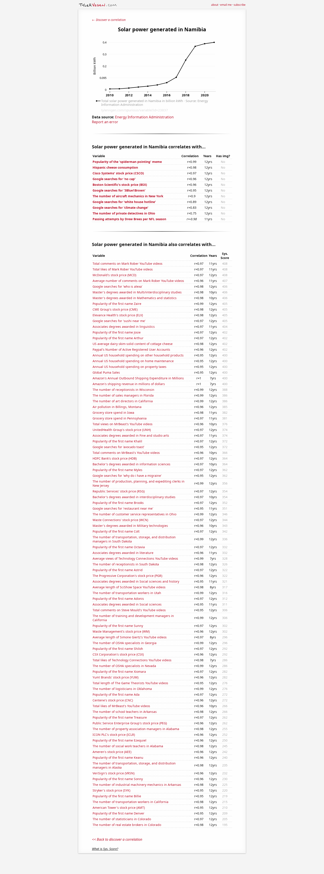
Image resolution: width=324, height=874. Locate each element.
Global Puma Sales (106, 372)
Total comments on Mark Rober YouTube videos (127, 263)
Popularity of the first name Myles (117, 470)
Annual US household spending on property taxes (129, 367)
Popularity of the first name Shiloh (118, 649)
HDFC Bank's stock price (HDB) (115, 458)
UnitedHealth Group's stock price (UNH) (122, 430)
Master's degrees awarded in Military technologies (130, 526)
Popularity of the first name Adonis (118, 598)
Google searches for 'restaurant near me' (123, 508)
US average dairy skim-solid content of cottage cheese (133, 344)
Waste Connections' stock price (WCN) (120, 520)
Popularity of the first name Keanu (118, 757)
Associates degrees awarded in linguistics (124, 326)
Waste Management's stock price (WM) (121, 631)
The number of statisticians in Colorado (122, 819)
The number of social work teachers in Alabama (128, 746)
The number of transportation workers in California (130, 802)
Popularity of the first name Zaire (117, 304)
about (214, 5)
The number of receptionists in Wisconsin (123, 390)
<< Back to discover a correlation (117, 839)
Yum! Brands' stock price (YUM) (115, 677)
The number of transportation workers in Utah (127, 593)
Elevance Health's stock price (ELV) (118, 315)
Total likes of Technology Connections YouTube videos (132, 660)
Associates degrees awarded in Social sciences (127, 604)
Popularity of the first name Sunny (118, 626)
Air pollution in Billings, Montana (117, 407)
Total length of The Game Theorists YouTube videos (130, 683)
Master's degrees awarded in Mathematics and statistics (135, 298)
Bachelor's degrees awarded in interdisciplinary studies (134, 497)
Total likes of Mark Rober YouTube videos (123, 269)
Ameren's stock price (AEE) (112, 752)
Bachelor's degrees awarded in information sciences (131, 464)
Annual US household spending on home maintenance (133, 361)
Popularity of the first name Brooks (118, 503)
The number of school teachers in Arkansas (125, 712)
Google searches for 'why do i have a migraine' (127, 475)
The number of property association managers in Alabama (136, 729)
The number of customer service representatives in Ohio (134, 514)
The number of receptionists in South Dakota (126, 564)
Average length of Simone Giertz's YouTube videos (130, 637)
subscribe (240, 5)
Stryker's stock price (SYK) (111, 790)
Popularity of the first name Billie (117, 796)
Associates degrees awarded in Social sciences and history (136, 581)
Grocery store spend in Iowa (113, 412)
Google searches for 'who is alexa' (117, 286)
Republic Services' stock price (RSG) (119, 491)
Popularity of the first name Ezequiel (119, 740)
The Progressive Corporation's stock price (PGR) (127, 576)
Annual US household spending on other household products (138, 355)
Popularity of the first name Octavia (119, 547)
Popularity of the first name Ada (116, 694)
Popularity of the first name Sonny (118, 779)
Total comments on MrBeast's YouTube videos (126, 453)
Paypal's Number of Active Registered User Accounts (131, 349)
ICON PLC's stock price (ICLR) (114, 734)
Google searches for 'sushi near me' (119, 321)
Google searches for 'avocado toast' (118, 447)
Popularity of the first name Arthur (118, 338)
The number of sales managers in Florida (123, 395)
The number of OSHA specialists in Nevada (124, 666)
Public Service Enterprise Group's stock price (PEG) (130, 723)
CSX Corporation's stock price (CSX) (118, 654)
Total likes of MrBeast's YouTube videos (121, 706)
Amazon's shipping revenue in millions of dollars (129, 384)
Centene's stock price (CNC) (113, 700)
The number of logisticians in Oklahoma (122, 689)
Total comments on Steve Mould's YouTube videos (129, 610)
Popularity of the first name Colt (116, 531)
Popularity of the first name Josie (117, 332)
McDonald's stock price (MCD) (114, 275)
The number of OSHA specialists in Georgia (124, 643)
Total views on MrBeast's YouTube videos (123, 424)
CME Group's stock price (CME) (115, 309)
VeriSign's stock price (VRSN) (113, 773)
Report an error (105, 121)
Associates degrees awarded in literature (123, 553)
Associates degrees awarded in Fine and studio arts (131, 435)
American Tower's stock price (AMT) (119, 807)
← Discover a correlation (109, 20)
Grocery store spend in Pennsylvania (120, 418)
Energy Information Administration (144, 117)
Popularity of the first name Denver (118, 813)
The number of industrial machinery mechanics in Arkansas (137, 785)
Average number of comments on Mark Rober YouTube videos (138, 281)
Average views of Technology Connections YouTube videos (135, 558)
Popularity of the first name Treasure (120, 717)
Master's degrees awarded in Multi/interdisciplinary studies (137, 292)
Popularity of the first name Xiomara (119, 671)
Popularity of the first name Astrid (118, 570)
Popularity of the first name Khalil (117, 441)
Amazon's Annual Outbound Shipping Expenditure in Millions (138, 378)
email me (226, 5)
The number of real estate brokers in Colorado (127, 825)
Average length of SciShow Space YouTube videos (129, 587)
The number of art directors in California (123, 401)
